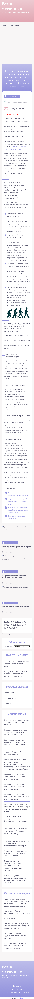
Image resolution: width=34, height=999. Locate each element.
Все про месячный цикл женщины (17, 992)
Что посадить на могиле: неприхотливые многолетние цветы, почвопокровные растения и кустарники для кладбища (17, 764)
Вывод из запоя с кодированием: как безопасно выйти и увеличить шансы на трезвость (13, 865)
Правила (7, 703)
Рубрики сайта (9, 646)
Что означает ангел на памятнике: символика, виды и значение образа (15, 742)
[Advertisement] (17, 44)
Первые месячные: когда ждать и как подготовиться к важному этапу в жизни (17, 914)
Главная (4, 26)
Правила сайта (17, 989)
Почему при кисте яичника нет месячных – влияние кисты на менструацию (16, 903)
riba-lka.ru (20, 998)
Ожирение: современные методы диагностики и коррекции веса (15, 853)
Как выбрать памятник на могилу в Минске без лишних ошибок (15, 752)
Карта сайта (9, 693)
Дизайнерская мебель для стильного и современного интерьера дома (16, 776)
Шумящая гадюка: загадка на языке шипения (15, 935)
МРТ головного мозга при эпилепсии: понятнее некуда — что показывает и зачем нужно (17, 807)
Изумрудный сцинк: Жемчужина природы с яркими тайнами (17, 925)
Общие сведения (14, 26)
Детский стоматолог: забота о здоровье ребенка (15, 945)
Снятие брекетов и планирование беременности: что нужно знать (16, 820)
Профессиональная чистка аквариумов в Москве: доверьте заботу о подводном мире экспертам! (17, 832)
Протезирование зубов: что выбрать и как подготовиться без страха (16, 843)
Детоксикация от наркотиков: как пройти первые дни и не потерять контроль (16, 879)
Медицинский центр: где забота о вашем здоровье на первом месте (18, 501)
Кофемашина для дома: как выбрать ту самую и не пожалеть (16, 663)
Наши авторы (10, 698)
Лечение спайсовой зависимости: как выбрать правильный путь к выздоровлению (19, 510)
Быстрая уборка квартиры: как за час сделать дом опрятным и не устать (16, 673)
